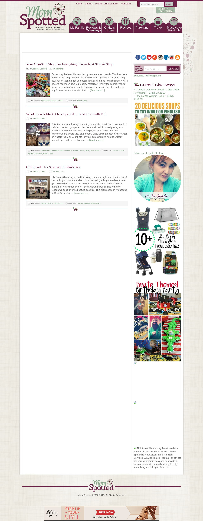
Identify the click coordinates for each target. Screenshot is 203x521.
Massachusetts (66, 150)
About (88, 4)
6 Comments (58, 172)
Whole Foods (48, 154)
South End (38, 154)
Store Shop (58, 101)
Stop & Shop (82, 101)
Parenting (142, 27)
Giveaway (55, 150)
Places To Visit (78, 150)
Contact (126, 4)
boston (115, 150)
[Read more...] (97, 90)
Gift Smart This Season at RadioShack (53, 167)
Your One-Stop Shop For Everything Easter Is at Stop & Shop (69, 64)
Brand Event (46, 150)
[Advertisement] (157, 427)
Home (79, 4)
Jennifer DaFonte (39, 69)
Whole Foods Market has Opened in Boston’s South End (66, 114)
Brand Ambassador (106, 4)
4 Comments (58, 69)
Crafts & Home (109, 29)
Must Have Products (174, 29)
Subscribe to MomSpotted (147, 75)
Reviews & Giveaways (93, 29)
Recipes (125, 27)
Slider (87, 150)
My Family (77, 27)
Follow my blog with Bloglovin (149, 153)
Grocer (121, 150)
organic (30, 154)
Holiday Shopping (83, 203)
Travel (158, 27)
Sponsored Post (47, 101)
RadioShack (96, 203)
